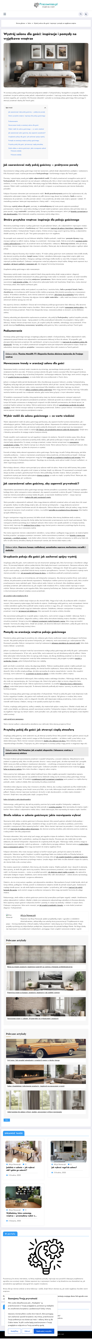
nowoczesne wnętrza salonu (74, 307)
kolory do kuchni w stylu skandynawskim (17, 799)
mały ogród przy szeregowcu (13, 719)
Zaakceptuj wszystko (44, 1331)
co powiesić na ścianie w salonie (37, 673)
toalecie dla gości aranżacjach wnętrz (38, 497)
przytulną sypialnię (55, 807)
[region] (31, 1315)
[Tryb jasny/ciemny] (86, 14)
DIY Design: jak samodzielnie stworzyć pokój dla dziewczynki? (57, 429)
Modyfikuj (14, 1331)
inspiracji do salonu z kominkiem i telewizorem (67, 228)
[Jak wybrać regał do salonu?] (69, 1151)
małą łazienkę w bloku (20, 282)
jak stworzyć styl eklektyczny (28, 611)
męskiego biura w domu (32, 525)
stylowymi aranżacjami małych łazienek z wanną (48, 621)
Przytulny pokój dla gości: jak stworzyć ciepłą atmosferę (25, 144)
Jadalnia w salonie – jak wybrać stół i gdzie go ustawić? (20, 1168)
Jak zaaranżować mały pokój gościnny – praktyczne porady (26, 112)
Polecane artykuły (16, 151)
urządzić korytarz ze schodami (18, 377)
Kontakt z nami (60, 1334)
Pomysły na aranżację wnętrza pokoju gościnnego (23, 140)
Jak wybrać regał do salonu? (64, 1167)
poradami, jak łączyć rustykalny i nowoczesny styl (20, 264)
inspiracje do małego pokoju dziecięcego (24, 829)
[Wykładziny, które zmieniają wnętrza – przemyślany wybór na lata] (23, 1197)
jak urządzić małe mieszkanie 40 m (16, 596)
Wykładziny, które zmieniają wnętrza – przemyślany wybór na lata (21, 1214)
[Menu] (4, 14)
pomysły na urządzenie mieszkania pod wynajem (64, 457)
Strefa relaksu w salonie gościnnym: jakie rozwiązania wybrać (27, 148)
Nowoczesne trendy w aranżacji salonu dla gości (23, 125)
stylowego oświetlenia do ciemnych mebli (66, 643)
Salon (6, 1120)
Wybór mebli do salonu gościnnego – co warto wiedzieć (26, 129)
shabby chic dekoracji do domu (55, 741)
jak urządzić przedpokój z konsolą (51, 905)
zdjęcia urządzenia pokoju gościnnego (39, 390)
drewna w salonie (43, 475)
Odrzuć (27, 1331)
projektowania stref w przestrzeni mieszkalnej (47, 779)
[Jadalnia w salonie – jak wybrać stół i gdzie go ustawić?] (23, 1151)
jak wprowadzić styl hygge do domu (33, 573)
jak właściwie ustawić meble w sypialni (61, 872)
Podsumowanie (13, 121)
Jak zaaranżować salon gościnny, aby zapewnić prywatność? (27, 133)
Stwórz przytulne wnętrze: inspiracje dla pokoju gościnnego (26, 116)
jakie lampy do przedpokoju (64, 294)
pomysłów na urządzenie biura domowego (63, 510)
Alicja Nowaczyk (15, 1164)
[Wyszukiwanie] (80, 14)
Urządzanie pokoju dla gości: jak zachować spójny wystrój (26, 137)
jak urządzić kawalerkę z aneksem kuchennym (72, 857)
